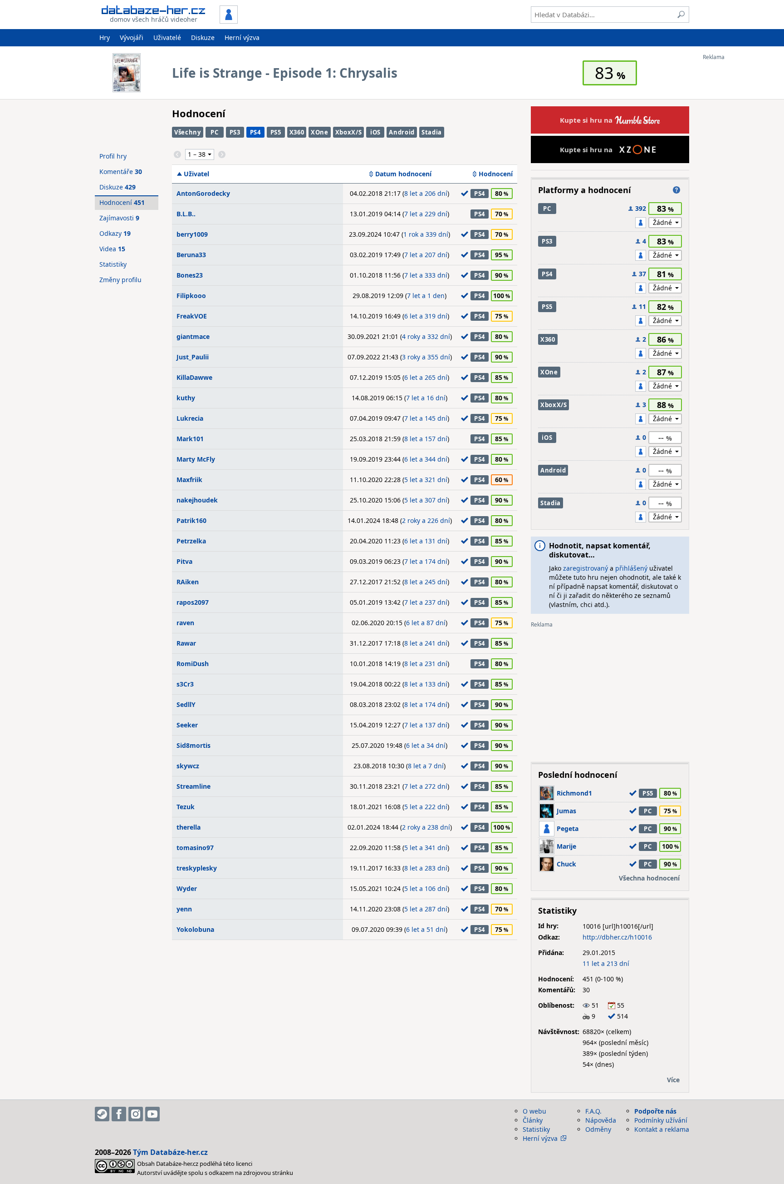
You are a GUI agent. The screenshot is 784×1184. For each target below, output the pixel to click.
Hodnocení (496, 174)
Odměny (598, 1129)
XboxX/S (348, 132)
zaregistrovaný (585, 568)
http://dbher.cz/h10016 (617, 937)
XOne (319, 132)
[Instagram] (135, 1114)
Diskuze (203, 37)
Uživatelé (167, 37)
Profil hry (113, 156)
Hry (104, 37)
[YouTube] (152, 1114)
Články (533, 1120)
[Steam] (102, 1114)
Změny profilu (120, 279)
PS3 (235, 132)
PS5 (275, 132)
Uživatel (196, 174)
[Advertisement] (739, 196)
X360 (296, 132)
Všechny (187, 132)
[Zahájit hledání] (681, 14)
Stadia (431, 132)
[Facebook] (119, 1114)
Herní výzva (242, 37)
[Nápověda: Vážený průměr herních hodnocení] (676, 189)
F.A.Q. (593, 1111)
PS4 (255, 132)
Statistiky (113, 264)
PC (214, 132)
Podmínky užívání (660, 1120)
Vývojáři (131, 37)
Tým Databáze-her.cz (170, 1152)
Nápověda (600, 1120)
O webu (534, 1111)
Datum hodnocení (403, 174)
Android (402, 132)
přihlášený (631, 568)
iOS (375, 132)
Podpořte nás (655, 1111)
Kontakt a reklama (661, 1129)
